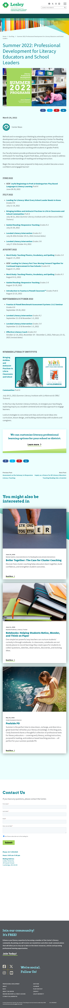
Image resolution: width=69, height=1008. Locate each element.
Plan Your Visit (38, 989)
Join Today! (10, 953)
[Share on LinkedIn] (63, 110)
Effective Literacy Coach (16, 332)
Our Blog (11, 36)
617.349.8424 (13, 852)
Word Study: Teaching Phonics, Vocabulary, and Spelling (30, 255)
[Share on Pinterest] (56, 110)
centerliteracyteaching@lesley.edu (12, 1004)
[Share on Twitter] (50, 110)
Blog (4, 989)
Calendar (36, 986)
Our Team (36, 984)
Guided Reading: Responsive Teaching (23, 225)
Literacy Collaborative (10, 996)
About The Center (8, 991)
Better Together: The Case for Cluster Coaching (34, 560)
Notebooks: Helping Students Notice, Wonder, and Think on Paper (33, 634)
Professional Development (11, 984)
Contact (36, 991)
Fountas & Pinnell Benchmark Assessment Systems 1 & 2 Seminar (34, 304)
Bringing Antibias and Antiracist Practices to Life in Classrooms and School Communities (8, 373)
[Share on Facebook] (43, 110)
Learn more (33, 444)
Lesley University (38, 994)
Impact (5, 986)
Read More (9, 576)
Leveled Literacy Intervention (19, 233)
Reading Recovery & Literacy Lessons (14, 994)
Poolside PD (13, 723)
